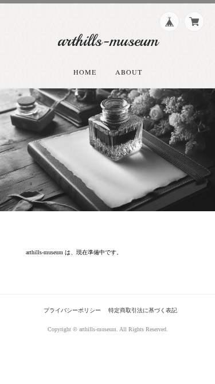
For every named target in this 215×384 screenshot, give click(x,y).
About (128, 71)
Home (84, 71)
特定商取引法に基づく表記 (142, 310)
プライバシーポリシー (72, 310)
